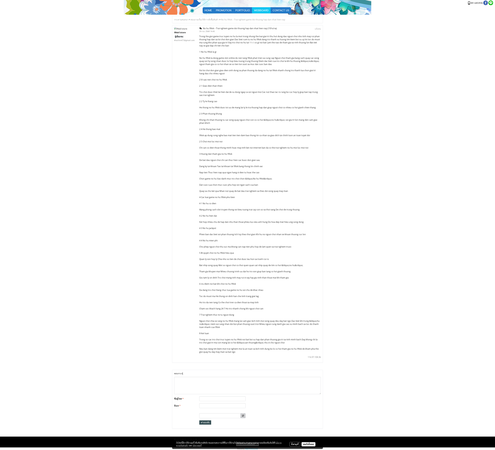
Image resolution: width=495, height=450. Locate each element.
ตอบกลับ (206, 422)
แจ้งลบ (318, 28)
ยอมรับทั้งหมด (308, 444)
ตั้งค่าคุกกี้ (295, 444)
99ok (251, 42)
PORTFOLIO (242, 10)
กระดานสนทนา (181, 19)
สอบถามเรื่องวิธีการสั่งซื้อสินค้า (205, 19)
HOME (208, 10)
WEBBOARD (261, 10)
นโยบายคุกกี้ (197, 445)
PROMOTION (223, 10)
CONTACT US (281, 10)
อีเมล (177, 405)
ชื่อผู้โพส (179, 398)
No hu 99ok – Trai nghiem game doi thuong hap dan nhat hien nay (253, 19)
